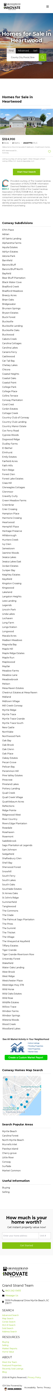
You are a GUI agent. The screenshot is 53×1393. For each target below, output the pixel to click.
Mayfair (6, 666)
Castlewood (8, 356)
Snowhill (7, 871)
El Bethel (7, 448)
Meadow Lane (9, 675)
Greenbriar (8, 505)
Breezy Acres (9, 295)
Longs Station (9, 627)
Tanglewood (9, 906)
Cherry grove (9, 1153)
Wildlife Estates (10, 1002)
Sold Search (7, 1328)
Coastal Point (9, 382)
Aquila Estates (10, 247)
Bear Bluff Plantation (13, 278)
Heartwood (8, 522)
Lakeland (7, 592)
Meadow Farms (10, 670)
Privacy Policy (34, 1377)
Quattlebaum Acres (13, 801)
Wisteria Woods (10, 1020)
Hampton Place (10, 513)
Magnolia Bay (9, 644)
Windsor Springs (11, 1015)
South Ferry (8, 876)
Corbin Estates (10, 409)
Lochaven (7, 618)
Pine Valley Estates (12, 775)
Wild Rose (7, 998)
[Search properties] (42, 57)
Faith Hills (7, 465)
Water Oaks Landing (13, 967)
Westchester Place (12, 980)
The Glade (8, 915)
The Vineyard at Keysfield (16, 941)
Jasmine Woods (10, 553)
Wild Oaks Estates (12, 993)
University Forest (11, 958)
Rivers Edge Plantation (14, 823)
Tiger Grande (9, 950)
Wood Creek (9, 1024)
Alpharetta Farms (11, 243)
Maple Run (8, 657)
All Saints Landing (11, 238)
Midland (6, 697)
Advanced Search (10, 1315)
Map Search (7, 1318)
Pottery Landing (11, 788)
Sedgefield (8, 854)
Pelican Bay (8, 766)
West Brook (8, 972)
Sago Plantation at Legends (17, 845)
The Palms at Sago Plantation (18, 919)
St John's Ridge (10, 897)
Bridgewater (9, 304)
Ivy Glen (6, 544)
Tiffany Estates (10, 945)
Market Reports (9, 1348)
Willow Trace (9, 1007)
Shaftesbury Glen (11, 858)
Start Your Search (26, 172)
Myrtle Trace (9, 714)
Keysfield (7, 579)
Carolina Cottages (11, 343)
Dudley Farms (10, 443)
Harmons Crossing (12, 518)
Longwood (8, 631)
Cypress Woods (10, 435)
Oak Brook (8, 745)
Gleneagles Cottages (13, 487)
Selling (6, 1192)
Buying (6, 1187)
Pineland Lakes (10, 784)
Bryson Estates (10, 313)
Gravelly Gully (10, 496)
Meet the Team (9, 1362)
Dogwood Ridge (11, 439)
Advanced (23, 50)
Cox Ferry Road (10, 430)
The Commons (10, 910)
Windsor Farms (10, 1011)
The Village (8, 937)
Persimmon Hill (10, 771)
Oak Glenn (8, 749)
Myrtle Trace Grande (13, 718)
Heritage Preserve (12, 531)
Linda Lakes (8, 614)
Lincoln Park (9, 609)
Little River (8, 1157)
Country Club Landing (14, 422)
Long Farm (8, 622)
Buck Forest (8, 317)
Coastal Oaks (9, 378)
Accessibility (30, 1387)
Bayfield (6, 273)
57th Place (8, 230)
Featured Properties (11, 1365)
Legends (7, 605)
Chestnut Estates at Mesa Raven (19, 692)
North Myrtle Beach (13, 1140)
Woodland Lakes (11, 1028)
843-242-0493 (13, 1290)
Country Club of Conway (15, 417)
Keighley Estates (11, 574)
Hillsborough (9, 535)
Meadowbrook (10, 679)
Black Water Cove (12, 282)
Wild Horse (8, 989)
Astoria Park (8, 256)
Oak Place (7, 753)
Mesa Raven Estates (13, 688)
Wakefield (7, 963)
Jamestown (8, 548)
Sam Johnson (9, 849)
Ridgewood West (11, 814)
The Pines (7, 924)
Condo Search (8, 1322)
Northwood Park (11, 736)
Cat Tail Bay (8, 361)
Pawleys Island (10, 1148)
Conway (6, 1162)
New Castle (8, 727)
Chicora (6, 369)
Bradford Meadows (12, 291)
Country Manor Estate (14, 426)
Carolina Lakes (10, 347)
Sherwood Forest (11, 867)
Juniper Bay (8, 570)
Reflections (8, 806)
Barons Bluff (9, 265)
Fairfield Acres (10, 461)
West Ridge (8, 976)
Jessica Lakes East (11, 561)
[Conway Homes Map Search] (26, 1095)
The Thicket (8, 932)
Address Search (9, 1331)
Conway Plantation (12, 400)
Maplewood (8, 662)
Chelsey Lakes (9, 365)
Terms (40, 1387)
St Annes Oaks (10, 893)
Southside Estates (12, 889)
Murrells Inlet (9, 1144)
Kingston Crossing (11, 583)
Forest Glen (8, 474)
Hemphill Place (10, 526)
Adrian (5, 234)
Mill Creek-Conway (12, 705)
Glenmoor (7, 491)
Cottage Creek (10, 413)
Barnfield (7, 260)
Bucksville (7, 321)
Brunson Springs (11, 308)
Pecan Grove (9, 762)
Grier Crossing (9, 509)
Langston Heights (11, 596)
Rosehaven (8, 832)
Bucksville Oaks (10, 330)
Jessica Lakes (9, 557)
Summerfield (9, 902)
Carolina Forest (10, 1135)
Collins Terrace (10, 395)
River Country (9, 819)
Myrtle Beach (9, 1131)
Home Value (8, 1352)
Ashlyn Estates (10, 251)
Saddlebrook (9, 841)
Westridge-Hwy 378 (13, 985)
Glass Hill (7, 483)
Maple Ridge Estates (13, 653)
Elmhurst (7, 452)
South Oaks (8, 884)
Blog (4, 1372)
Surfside (6, 1166)
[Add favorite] (49, 151)
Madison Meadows (12, 640)
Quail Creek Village (12, 797)
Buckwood (8, 334)
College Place (9, 391)
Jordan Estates (10, 566)
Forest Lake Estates (12, 478)
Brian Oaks (8, 299)
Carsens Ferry (9, 352)
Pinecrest (7, 780)
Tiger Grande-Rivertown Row (18, 954)
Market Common (11, 1170)
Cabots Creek (9, 339)
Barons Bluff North (12, 269)
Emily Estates (9, 457)
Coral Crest (8, 404)
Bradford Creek (10, 286)
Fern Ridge (8, 470)
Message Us (11, 1295)
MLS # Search (8, 1325)
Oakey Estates (10, 758)
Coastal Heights (10, 374)
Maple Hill (7, 649)
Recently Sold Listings (12, 1368)
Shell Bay (7, 862)
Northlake (7, 732)
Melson (6, 684)
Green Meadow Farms (14, 500)
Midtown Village (11, 701)
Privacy (47, 1387)
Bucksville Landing (12, 326)
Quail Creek (8, 793)
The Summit (9, 928)
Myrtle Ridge (9, 710)
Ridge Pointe (9, 810)
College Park (9, 387)
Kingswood (8, 587)
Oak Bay (6, 740)
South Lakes (9, 880)
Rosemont (7, 836)
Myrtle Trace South (12, 723)
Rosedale (7, 828)
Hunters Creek (10, 539)
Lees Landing (9, 601)
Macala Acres (9, 636)
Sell (35, 50)
